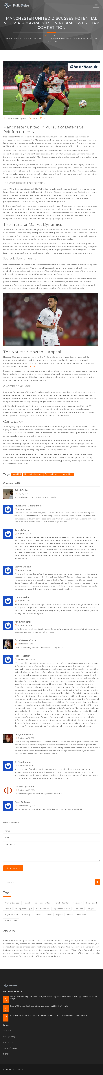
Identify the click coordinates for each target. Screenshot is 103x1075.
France (70, 914)
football (32, 366)
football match (11, 920)
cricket (39, 914)
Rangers (90, 909)
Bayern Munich (52, 474)
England (59, 914)
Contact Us (8, 1042)
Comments (13, 868)
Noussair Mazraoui (32, 474)
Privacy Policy (9, 1036)
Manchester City (61, 903)
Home (48, 35)
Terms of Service (10, 1048)
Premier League (12, 903)
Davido (49, 914)
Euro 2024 (81, 914)
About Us (7, 1031)
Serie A (8, 909)
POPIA (6, 1054)
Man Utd (16, 474)
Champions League (23, 909)
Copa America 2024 (61, 909)
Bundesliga (27, 914)
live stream (77, 903)
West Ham (68, 474)
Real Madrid (91, 903)
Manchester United (42, 903)
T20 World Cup (42, 909)
